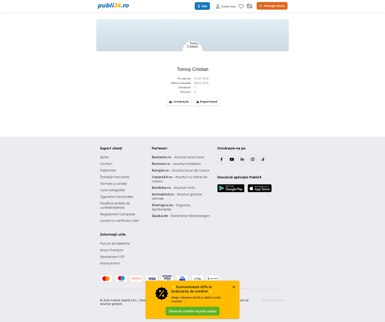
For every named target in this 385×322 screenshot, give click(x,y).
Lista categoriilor (112, 190)
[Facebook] (221, 159)
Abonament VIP (112, 257)
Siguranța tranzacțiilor (116, 197)
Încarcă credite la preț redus (192, 311)
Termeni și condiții (113, 184)
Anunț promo (110, 263)
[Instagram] (252, 159)
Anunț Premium (111, 250)
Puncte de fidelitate (115, 243)
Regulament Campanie (117, 214)
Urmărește (181, 101)
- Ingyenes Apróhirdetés (171, 207)
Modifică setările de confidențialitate (115, 205)
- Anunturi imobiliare (176, 164)
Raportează (208, 101)
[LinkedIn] (242, 159)
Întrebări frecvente (114, 177)
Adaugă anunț (274, 6)
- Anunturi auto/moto (178, 157)
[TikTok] (263, 159)
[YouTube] (232, 159)
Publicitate (108, 170)
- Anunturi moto (173, 188)
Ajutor (104, 157)
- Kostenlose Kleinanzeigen (181, 216)
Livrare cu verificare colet (119, 221)
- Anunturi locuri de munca (180, 170)
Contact (106, 164)
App (204, 6)
